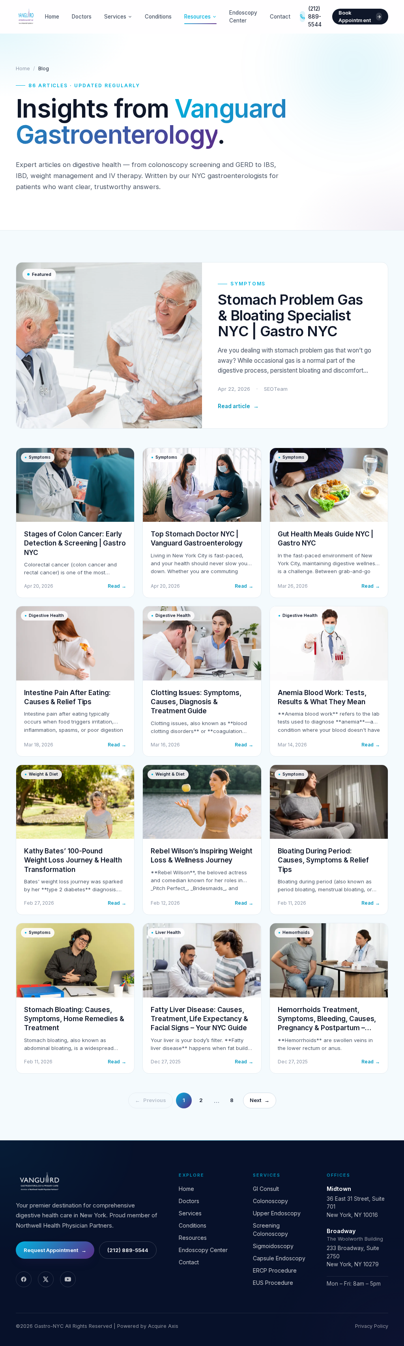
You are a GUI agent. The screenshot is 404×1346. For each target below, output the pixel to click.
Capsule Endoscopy (279, 1258)
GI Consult (266, 1188)
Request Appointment (55, 1250)
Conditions (158, 16)
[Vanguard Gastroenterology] (26, 16)
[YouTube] (68, 1279)
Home (52, 16)
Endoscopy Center (243, 16)
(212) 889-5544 (315, 17)
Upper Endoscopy (277, 1213)
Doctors (82, 16)
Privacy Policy (371, 1326)
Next (259, 1100)
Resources (197, 16)
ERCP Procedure (275, 1270)
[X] (46, 1279)
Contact (280, 16)
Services (115, 16)
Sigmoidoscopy (273, 1246)
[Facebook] (24, 1279)
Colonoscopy (270, 1201)
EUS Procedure (273, 1282)
